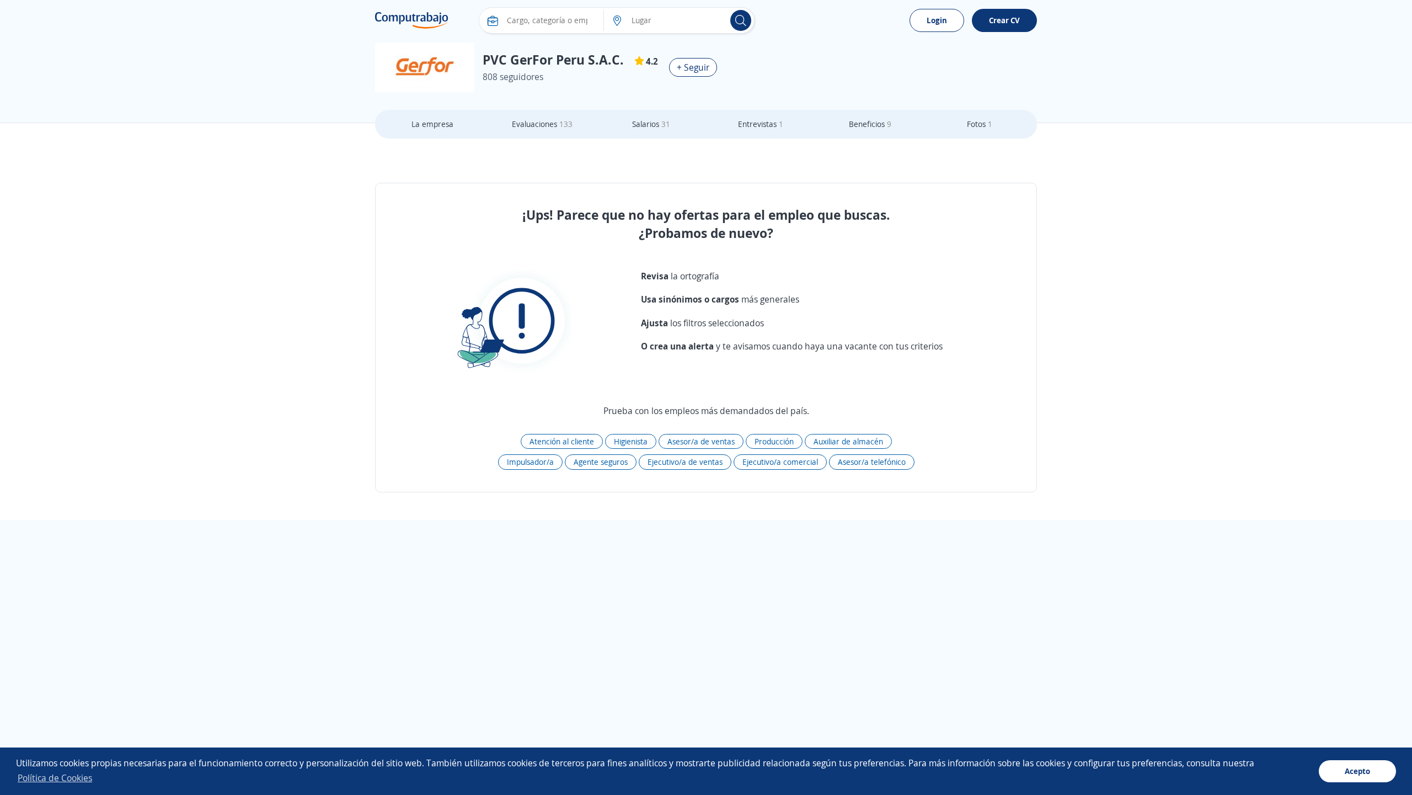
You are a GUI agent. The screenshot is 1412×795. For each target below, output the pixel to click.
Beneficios (870, 124)
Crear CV (1004, 20)
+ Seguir (693, 67)
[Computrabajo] (411, 20)
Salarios (651, 124)
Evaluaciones (542, 124)
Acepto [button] (1357, 771)
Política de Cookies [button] (55, 778)
